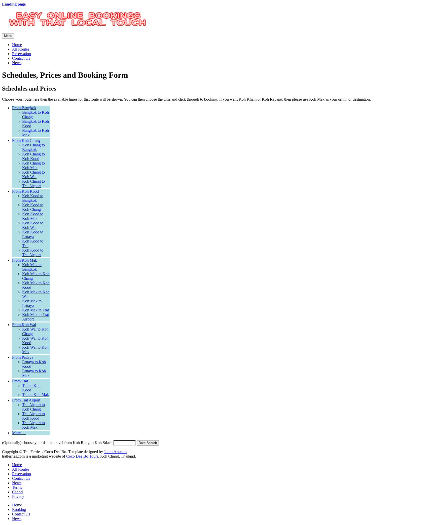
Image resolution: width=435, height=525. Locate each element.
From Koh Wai (24, 324)
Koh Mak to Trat (35, 310)
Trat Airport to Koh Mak (33, 425)
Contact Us (21, 58)
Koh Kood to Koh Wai (32, 225)
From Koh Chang (26, 140)
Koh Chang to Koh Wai (33, 174)
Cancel (17, 492)
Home (17, 45)
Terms (17, 487)
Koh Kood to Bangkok (32, 198)
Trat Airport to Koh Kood (33, 416)
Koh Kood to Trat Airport (32, 252)
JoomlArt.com (115, 452)
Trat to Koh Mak (35, 394)
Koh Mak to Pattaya (32, 303)
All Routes (20, 49)
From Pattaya (22, 357)
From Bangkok (24, 108)
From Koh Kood (25, 191)
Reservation (21, 54)
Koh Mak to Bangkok (32, 267)
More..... (19, 433)
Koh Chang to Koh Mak (33, 165)
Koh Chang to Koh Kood (33, 156)
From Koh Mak (24, 260)
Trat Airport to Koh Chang (33, 406)
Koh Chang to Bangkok (33, 147)
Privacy (18, 496)
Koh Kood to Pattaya (32, 234)
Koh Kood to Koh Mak (32, 216)
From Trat (20, 381)
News (16, 63)
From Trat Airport (26, 400)
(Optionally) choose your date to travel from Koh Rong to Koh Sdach (57, 442)
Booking (19, 509)
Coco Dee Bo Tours (82, 456)
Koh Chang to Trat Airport (33, 183)
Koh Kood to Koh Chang (32, 207)
